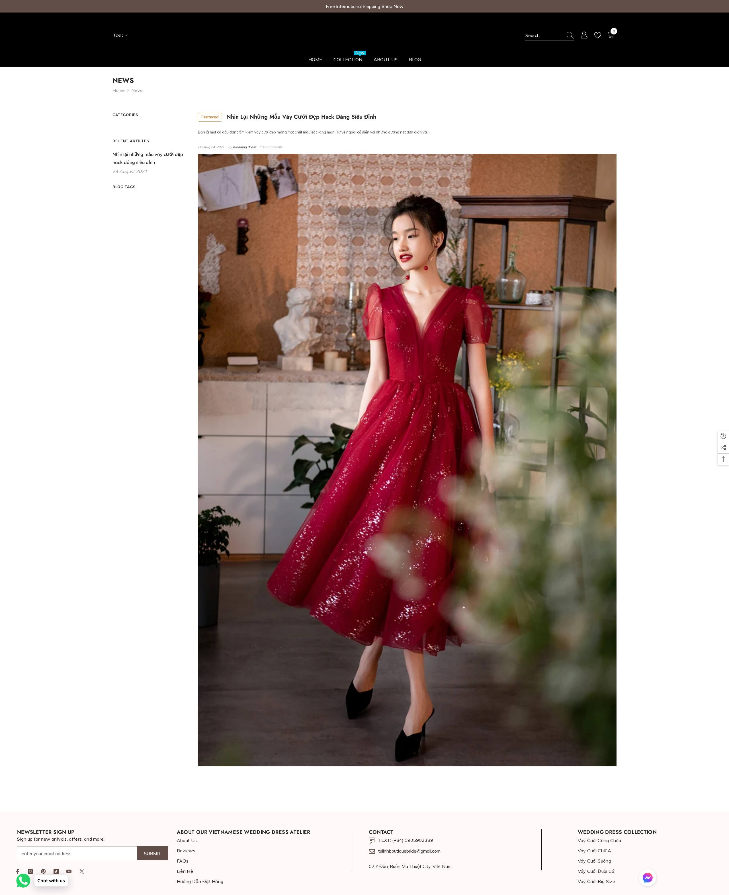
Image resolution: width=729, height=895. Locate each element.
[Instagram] (30, 871)
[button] (647, 877)
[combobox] (544, 35)
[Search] (549, 35)
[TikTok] (56, 871)
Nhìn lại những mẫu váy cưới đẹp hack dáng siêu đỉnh (288, 117)
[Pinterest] (43, 871)
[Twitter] (81, 871)
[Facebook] (17, 871)
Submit (152, 853)
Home (118, 90)
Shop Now (393, 6)
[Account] (584, 35)
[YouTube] (69, 871)
